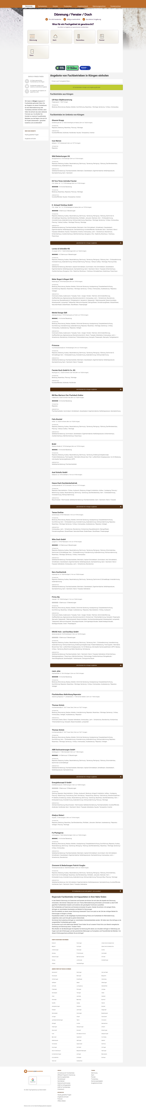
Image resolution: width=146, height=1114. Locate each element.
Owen (53, 996)
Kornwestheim (55, 1057)
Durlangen (79, 1057)
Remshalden (55, 1013)
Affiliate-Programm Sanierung (66, 1075)
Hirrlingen (103, 1047)
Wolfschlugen (55, 979)
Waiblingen (54, 1026)
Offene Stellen (62, 1101)
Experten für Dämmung (81, 929)
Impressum (61, 1089)
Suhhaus (103, 1057)
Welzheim (79, 1006)
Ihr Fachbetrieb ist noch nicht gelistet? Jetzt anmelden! (86, 891)
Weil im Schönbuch (56, 1050)
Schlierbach (54, 992)
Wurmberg (103, 1037)
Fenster (55, 6)
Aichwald (54, 986)
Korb (53, 1033)
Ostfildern (54, 982)
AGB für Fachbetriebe (64, 1087)
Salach (78, 982)
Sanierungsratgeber (97, 1081)
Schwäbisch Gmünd (81, 1033)
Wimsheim (103, 1020)
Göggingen (103, 1009)
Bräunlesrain (104, 1054)
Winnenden (54, 1043)
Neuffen (54, 1003)
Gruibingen (54, 1047)
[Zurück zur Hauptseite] (39, 1071)
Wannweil (54, 1060)
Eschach (103, 1006)
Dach (92, 1075)
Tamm (78, 1020)
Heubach (103, 996)
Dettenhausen (55, 1040)
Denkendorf (54, 972)
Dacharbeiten (42, 6)
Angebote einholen (30, 138)
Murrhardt (79, 1047)
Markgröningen (80, 1026)
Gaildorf (103, 1040)
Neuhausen (54, 975)
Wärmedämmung (35, 107)
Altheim (103, 1026)
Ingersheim (79, 1037)
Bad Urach (54, 1037)
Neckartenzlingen (56, 1006)
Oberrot (103, 1003)
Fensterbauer (61, 1079)
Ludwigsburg (80, 986)
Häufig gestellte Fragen (32, 135)
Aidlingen (79, 1054)
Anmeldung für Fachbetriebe (66, 1073)
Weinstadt (54, 999)
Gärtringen (79, 1040)
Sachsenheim (104, 1023)
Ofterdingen (104, 982)
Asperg (78, 1003)
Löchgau (103, 989)
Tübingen (79, 992)
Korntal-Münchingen (56, 1054)
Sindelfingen (79, 979)
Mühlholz (103, 1043)
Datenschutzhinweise (64, 1083)
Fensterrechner (116, 6)
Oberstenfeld (104, 986)
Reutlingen (79, 972)
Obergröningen (104, 1033)
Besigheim (103, 975)
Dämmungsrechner (99, 6)
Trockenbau (68, 6)
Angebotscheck (82, 6)
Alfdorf (78, 1016)
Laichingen (79, 1009)
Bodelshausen (104, 1013)
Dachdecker (61, 1081)
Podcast (60, 1099)
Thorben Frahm (76, 926)
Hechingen (103, 1050)
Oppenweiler (79, 1043)
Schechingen (104, 1030)
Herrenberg (103, 979)
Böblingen (79, 975)
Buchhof (103, 999)
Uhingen (54, 1016)
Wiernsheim (104, 1016)
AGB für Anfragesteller (64, 1085)
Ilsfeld (102, 992)
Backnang (79, 999)
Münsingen (79, 1013)
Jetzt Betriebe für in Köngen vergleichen (86, 243)
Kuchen (78, 1023)
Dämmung (28, 6)
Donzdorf (79, 1030)
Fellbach (54, 1009)
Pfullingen (79, 989)
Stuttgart (54, 1023)
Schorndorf (54, 1030)
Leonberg (79, 996)
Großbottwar (79, 1060)
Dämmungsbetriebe (63, 1077)
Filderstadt (54, 989)
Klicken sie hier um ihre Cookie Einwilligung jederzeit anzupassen (37, 1105)
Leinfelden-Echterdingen (57, 1020)
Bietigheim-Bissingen (81, 1050)
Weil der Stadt (104, 972)
